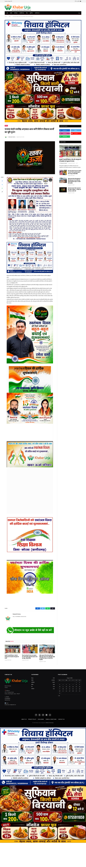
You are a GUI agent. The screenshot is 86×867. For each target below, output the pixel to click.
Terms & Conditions (50, 756)
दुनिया (31, 13)
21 (73, 726)
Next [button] (51, 420)
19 (66, 726)
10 (59, 724)
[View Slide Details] (43, 45)
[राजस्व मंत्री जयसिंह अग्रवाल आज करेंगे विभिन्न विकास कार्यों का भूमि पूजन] (30, 157)
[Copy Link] (2, 191)
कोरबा (15, 13)
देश (27, 13)
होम (11, 13)
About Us (24, 756)
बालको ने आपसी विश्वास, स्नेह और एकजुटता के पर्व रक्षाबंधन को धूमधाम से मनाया (12, 694)
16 (79, 724)
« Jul (59, 733)
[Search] (79, 13)
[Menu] (7, 13)
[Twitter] (2, 184)
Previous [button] (8, 420)
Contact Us (61, 756)
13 (69, 724)
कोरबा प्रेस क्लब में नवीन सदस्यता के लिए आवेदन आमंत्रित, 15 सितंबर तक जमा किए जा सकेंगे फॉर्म (74, 189)
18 (63, 726)
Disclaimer (41, 756)
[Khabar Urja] (18, 7)
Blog (32, 715)
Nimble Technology (49, 760)
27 (69, 728)
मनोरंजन (37, 13)
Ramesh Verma (12, 137)
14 (73, 724)
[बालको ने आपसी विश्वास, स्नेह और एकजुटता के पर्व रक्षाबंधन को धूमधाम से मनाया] (12, 686)
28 (73, 728)
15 (76, 724)
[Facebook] (2, 181)
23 (79, 726)
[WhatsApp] (2, 188)
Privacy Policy (32, 756)
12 (66, 724)
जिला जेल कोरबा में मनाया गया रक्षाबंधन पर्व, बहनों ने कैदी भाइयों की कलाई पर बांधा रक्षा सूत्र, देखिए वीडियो (29, 694)
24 (59, 728)
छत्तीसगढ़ (22, 13)
